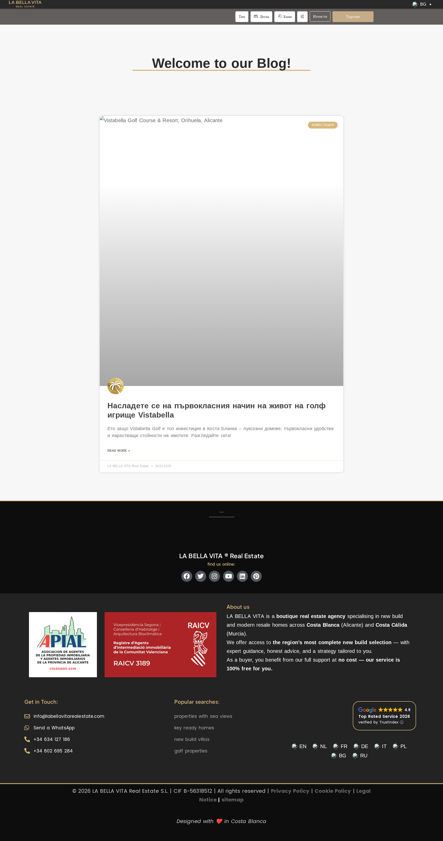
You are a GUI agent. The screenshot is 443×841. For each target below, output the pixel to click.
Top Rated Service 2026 (384, 716)
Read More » (118, 450)
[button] (422, 4)
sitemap (233, 799)
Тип (242, 16)
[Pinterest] (256, 576)
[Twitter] (200, 576)
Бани (287, 16)
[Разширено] (302, 16)
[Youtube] (228, 576)
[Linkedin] (242, 576)
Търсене (353, 16)
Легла (264, 16)
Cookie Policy (333, 791)
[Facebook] (186, 576)
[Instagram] (214, 576)
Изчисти (320, 16)
